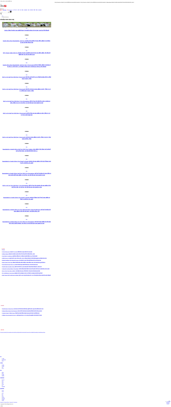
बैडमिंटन (3, 376)
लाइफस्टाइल (25, 10)
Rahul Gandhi (38, 332)
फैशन (2, 382)
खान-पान (3, 380)
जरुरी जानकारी (4, 360)
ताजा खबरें (3, 248)
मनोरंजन (22, 10)
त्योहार (3, 384)
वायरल (28, 10)
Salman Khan (43, 332)
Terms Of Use (6, 402)
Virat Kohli (31, 332)
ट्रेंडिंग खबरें (3, 250)
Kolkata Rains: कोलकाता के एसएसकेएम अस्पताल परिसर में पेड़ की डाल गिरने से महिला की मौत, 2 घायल (92, 2)
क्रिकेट (26, 28)
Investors (15, 402)
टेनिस (2, 373)
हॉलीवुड (3, 366)
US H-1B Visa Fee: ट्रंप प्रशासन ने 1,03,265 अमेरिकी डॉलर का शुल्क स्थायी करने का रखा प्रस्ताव (39, 2)
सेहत (2, 383)
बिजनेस (37, 10)
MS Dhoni (34, 332)
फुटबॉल (3, 374)
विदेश (15, 10)
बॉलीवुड (3, 365)
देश (13, 10)
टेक (16, 10)
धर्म (2, 385)
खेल (20, 10)
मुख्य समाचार (39, 10)
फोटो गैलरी (31, 10)
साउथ (3, 368)
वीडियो (34, 10)
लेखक (3, 390)
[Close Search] (11, 12)
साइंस (3, 391)
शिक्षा (2, 361)
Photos (3, 399)
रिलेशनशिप (3, 386)
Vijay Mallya (17, 332)
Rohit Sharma (26, 332)
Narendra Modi (12, 332)
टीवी (2, 367)
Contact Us (11, 402)
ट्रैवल (2, 381)
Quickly (5, 10)
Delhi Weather (22, 332)
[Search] (9, 12)
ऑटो (18, 10)
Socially (10, 10)
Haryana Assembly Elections (5, 332)
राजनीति (3, 358)
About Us (1, 402)
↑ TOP (1, 406)
